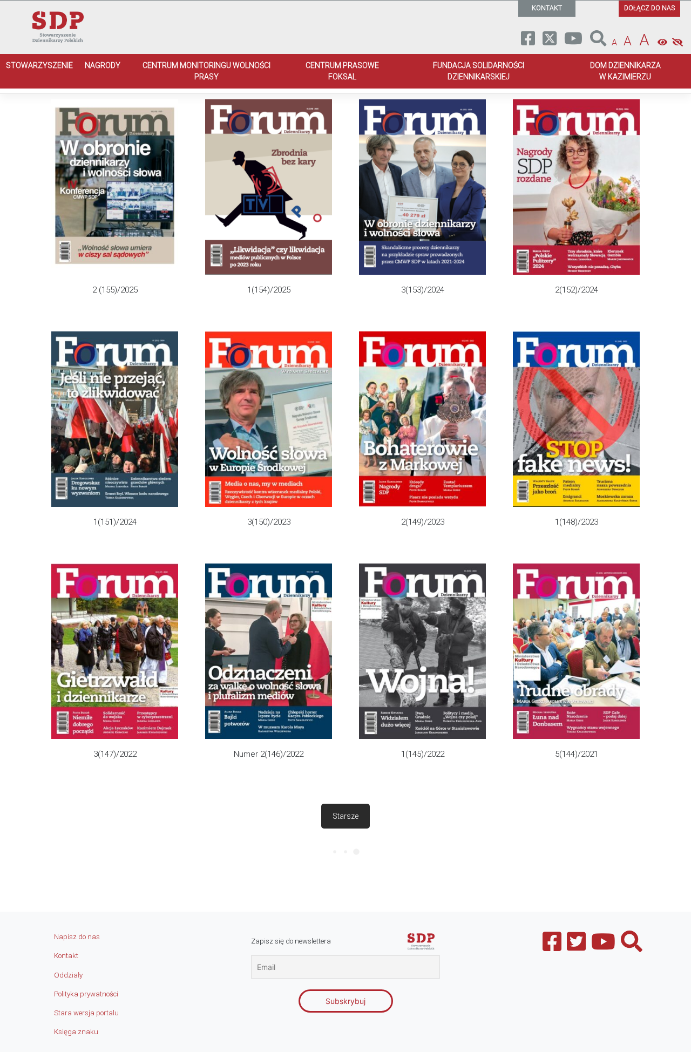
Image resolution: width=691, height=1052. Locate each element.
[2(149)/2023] (422, 434)
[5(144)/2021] (576, 666)
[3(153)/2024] (422, 202)
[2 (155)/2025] (115, 202)
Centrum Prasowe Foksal (342, 71)
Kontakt (66, 956)
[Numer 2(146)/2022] (268, 666)
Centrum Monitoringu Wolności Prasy (206, 71)
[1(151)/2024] (115, 434)
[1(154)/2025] (268, 202)
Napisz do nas (77, 937)
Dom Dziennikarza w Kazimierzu (625, 71)
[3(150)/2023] (268, 434)
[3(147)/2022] (115, 666)
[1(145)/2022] (422, 666)
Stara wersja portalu (86, 1013)
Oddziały (68, 975)
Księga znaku (76, 1032)
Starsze (345, 816)
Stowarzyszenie (39, 65)
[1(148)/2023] (576, 434)
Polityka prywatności (86, 994)
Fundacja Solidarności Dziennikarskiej (478, 71)
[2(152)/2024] (576, 202)
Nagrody (102, 65)
